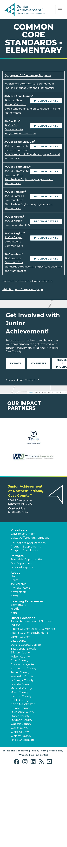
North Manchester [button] (23, 704)
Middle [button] (15, 608)
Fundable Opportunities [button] (26, 559)
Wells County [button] (19, 728)
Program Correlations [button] (25, 550)
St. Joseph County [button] (22, 712)
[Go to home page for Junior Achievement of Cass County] (25, 10)
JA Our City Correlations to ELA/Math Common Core (20, 129)
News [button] (14, 596)
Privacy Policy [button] (39, 750)
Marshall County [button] (21, 688)
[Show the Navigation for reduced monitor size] (59, 9)
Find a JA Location (22, 739)
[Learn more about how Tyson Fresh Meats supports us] (33, 439)
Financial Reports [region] (22, 567)
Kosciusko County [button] (22, 676)
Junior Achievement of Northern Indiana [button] (32, 623)
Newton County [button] (21, 696)
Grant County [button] (19, 660)
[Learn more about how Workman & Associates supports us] (33, 459)
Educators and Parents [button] (28, 543)
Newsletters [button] (18, 591)
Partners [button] (17, 555)
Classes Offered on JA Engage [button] (30, 537)
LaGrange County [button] (22, 680)
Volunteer (38, 363)
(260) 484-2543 (18, 512)
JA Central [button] (42, 755)
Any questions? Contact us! (22, 380)
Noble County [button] (20, 700)
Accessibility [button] (56, 750)
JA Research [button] (19, 584)
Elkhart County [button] (21, 652)
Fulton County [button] (20, 656)
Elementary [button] (18, 604)
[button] (17, 761)
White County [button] (20, 731)
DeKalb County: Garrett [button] (26, 644)
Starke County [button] (20, 716)
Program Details (46, 100)
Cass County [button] (18, 640)
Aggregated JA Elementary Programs (28, 75)
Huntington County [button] (23, 668)
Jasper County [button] (20, 672)
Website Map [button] (26, 755)
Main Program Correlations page (22, 289)
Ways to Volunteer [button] (23, 533)
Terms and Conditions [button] (15, 750)
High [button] (14, 612)
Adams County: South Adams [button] (29, 632)
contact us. (46, 281)
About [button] (15, 572)
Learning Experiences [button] (27, 601)
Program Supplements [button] (26, 546)
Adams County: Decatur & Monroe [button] (33, 628)
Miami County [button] (19, 692)
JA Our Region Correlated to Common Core (14, 241)
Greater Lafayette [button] (22, 664)
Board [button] (15, 580)
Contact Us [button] (16, 508)
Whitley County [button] (21, 735)
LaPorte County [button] (21, 684)
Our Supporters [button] (21, 563)
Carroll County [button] (20, 636)
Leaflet (30, 392)
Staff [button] (14, 576)
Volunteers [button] (19, 530)
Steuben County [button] (21, 720)
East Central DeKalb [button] (24, 648)
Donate (15, 363)
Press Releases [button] (20, 588)
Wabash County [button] (21, 723)
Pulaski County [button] (20, 708)
